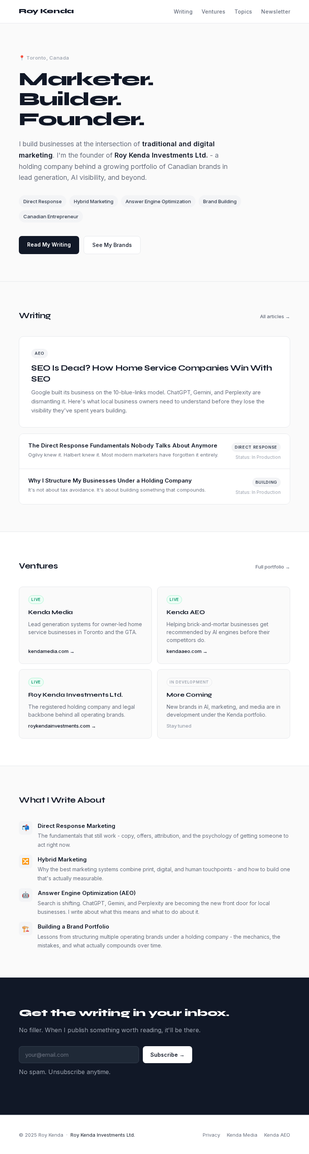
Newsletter (275, 11)
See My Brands (112, 245)
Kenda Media (242, 1135)
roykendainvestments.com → (62, 726)
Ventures (213, 11)
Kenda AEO (277, 1135)
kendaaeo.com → (187, 651)
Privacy (211, 1135)
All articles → (275, 316)
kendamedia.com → (51, 651)
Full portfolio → (272, 567)
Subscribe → (167, 1054)
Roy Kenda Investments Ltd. (102, 1135)
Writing (183, 11)
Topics (243, 11)
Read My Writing (49, 244)
